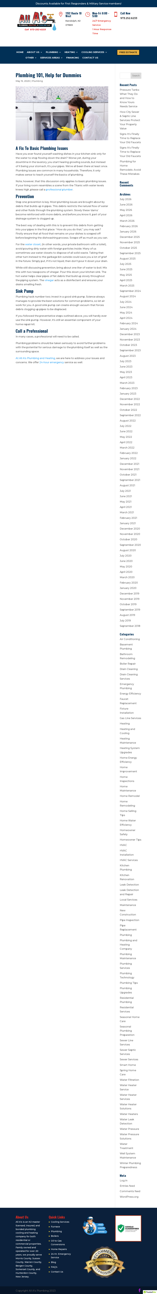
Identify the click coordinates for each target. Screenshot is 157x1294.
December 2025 (130, 237)
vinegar (49, 280)
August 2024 (128, 296)
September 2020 (130, 545)
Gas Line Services (130, 718)
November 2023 (130, 339)
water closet (33, 244)
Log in (123, 1180)
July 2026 (125, 199)
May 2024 (126, 312)
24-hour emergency (51, 362)
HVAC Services (129, 860)
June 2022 (126, 431)
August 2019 (127, 615)
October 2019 (128, 604)
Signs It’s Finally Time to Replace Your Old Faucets (130, 138)
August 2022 (128, 420)
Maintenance (128, 905)
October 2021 (128, 474)
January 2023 (128, 393)
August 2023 (128, 355)
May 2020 (126, 566)
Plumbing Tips (129, 982)
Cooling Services (92, 52)
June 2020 (126, 561)
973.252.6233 (128, 18)
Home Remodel (130, 796)
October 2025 (128, 247)
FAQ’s (54, 1267)
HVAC (123, 845)
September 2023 (130, 350)
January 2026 (128, 231)
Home (19, 52)
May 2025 (126, 274)
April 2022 (126, 442)
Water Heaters (129, 1114)
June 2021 (126, 496)
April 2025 (126, 280)
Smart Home (128, 1065)
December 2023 (130, 334)
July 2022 (125, 426)
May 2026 (126, 210)
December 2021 (129, 463)
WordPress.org (129, 1196)
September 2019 (130, 609)
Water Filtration (129, 1079)
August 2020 (128, 550)
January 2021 (128, 523)
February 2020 (129, 582)
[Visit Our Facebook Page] (139, 1291)
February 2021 (128, 517)
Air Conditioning (130, 639)
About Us (33, 52)
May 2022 (126, 436)
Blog (53, 1262)
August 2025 (128, 258)
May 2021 (125, 501)
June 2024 (126, 307)
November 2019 (129, 599)
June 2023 (126, 366)
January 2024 (128, 328)
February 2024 (129, 323)
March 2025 (127, 285)
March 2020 (127, 577)
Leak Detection (129, 884)
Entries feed (127, 1185)
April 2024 (126, 318)
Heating (70, 52)
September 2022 (130, 415)
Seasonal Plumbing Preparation (127, 1030)
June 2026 (126, 204)
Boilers (55, 1236)
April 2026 (126, 215)
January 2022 (128, 458)
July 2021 (125, 490)
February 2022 (129, 453)
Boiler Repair (128, 663)
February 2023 (129, 388)
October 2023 (128, 345)
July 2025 (125, 264)
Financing (72, 57)
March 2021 (127, 512)
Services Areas (50, 57)
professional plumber (59, 189)
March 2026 (127, 220)
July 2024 (126, 301)
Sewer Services (129, 1059)
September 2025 (130, 253)
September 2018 (130, 626)
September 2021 (130, 480)
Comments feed (130, 1191)
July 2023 (125, 361)
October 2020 (128, 539)
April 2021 (126, 507)
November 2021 (129, 469)
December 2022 (130, 399)
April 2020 (126, 572)
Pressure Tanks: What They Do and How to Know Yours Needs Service (130, 98)
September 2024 (130, 291)
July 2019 (125, 620)
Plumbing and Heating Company (128, 944)
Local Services (128, 899)
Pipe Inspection (129, 920)
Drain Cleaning (129, 669)
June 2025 (126, 269)
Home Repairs (59, 1249)
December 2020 (130, 528)
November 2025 (130, 242)
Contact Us (90, 57)
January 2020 (128, 588)
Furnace (55, 1226)
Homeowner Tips (130, 839)
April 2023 (126, 377)
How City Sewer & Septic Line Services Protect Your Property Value (130, 120)
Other (29, 57)
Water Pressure (129, 1129)
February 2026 (129, 226)
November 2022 (130, 404)
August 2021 (127, 485)
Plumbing (52, 52)
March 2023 (127, 382)
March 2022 (127, 447)
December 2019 (129, 593)
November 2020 (130, 534)
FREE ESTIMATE (128, 52)
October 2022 (128, 409)
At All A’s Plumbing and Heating (35, 358)
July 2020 (126, 555)
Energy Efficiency (130, 693)
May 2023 (126, 372)
